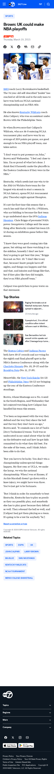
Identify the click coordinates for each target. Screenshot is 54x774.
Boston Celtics (16, 350)
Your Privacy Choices (24, 756)
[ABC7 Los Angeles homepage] (12, 4)
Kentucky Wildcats (30, 112)
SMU (6, 89)
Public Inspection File (11, 765)
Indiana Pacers (37, 350)
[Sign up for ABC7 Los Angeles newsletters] (27, 738)
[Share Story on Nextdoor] (25, 46)
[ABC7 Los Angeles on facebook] (6, 738)
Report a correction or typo (15, 523)
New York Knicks (30, 377)
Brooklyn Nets (11, 370)
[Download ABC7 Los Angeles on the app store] (10, 745)
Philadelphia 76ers (18, 381)
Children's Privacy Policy (12, 759)
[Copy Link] (39, 46)
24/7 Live (22, 4)
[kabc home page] (8, 694)
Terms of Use (8, 762)
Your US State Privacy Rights (35, 759)
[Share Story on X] (11, 46)
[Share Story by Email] (32, 46)
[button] (4, 4)
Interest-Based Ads (23, 762)
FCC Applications (29, 765)
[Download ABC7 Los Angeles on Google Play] (26, 745)
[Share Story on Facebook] (5, 46)
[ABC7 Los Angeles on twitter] (13, 738)
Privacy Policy (8, 756)
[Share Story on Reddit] (18, 46)
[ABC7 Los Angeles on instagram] (20, 738)
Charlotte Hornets (13, 366)
